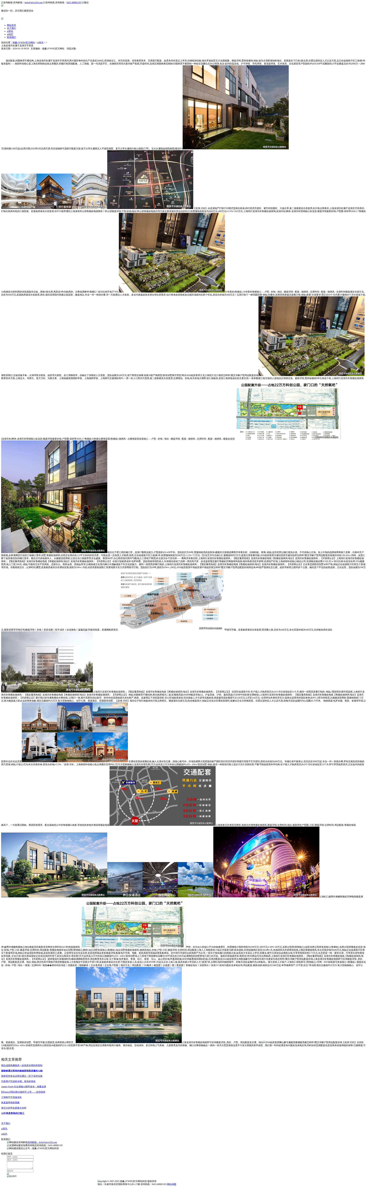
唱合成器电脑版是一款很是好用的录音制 (21, 1065)
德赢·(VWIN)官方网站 (24, 42)
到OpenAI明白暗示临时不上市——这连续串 (23, 1092)
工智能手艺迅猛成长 (11, 1097)
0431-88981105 (74, 2)
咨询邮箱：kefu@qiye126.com (42, 1142)
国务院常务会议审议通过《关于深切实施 (21, 1076)
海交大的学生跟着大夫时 (13, 1108)
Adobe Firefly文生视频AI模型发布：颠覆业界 (23, 1086)
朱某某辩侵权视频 (10, 1102)
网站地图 (171, 1184)
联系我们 (11, 37)
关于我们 (11, 28)
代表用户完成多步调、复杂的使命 (18, 1081)
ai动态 (10, 34)
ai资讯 (10, 31)
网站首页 (11, 25)
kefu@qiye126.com (34, 2)
